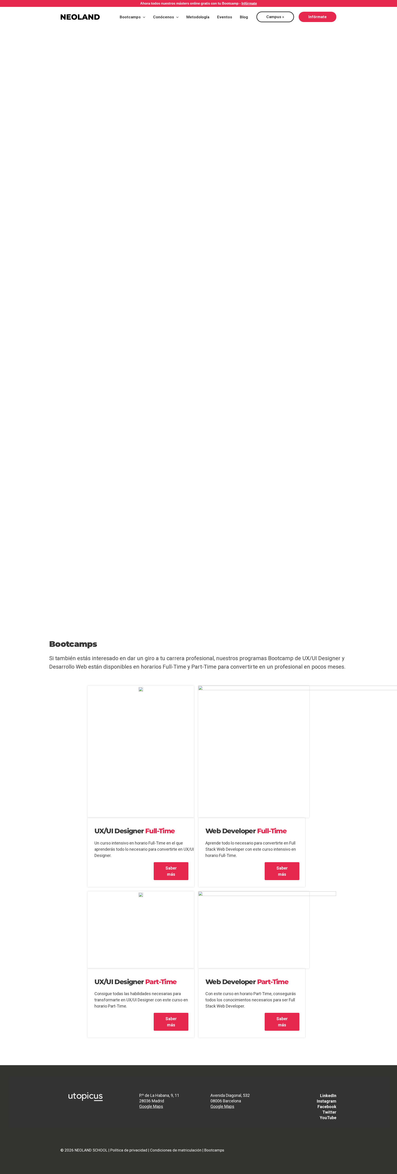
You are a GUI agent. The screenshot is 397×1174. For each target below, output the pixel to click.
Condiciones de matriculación (175, 1150)
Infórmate (249, 3)
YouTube (328, 1117)
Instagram (326, 1101)
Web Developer (245, 831)
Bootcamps (214, 1150)
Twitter (329, 1112)
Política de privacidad (128, 1150)
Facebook (327, 1106)
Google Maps (151, 1106)
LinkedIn (328, 1095)
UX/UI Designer (134, 831)
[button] (143, 17)
